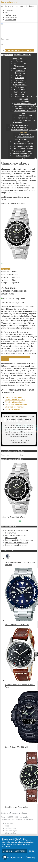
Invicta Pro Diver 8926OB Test (13, 203)
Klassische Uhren (19, 85)
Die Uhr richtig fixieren (14, 397)
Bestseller (25, 101)
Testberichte (32, 97)
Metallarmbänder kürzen (23, 153)
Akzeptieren (20, 851)
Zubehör (23, 132)
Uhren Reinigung (23, 155)
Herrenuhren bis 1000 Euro (25, 111)
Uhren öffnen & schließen (23, 148)
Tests (7, 12)
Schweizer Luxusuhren (19, 125)
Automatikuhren (19, 68)
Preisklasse (23, 99)
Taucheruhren (19, 89)
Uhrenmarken (10, 19)
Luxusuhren (17, 123)
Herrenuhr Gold (25, 115)
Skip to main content (9, 2)
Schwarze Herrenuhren (25, 120)
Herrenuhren (17, 59)
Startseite (9, 10)
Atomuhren (19, 94)
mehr (31, 851)
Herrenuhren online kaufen (16, 545)
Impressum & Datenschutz (22, 819)
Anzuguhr (20, 75)
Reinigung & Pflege (12, 409)
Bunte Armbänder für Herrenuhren (19, 540)
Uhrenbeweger (11, 17)
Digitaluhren (20, 73)
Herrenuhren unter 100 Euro (25, 106)
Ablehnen (7, 851)
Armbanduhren (20, 63)
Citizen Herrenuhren (19, 129)
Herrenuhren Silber (25, 118)
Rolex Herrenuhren (19, 127)
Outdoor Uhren (20, 92)
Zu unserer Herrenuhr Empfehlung (19, 50)
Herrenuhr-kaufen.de (22, 54)
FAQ (23, 158)
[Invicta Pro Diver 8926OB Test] (18, 260)
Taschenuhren (20, 82)
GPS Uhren (19, 78)
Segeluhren (19, 96)
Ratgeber (19, 61)
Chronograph (19, 66)
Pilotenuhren (19, 80)
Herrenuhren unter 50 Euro (25, 103)
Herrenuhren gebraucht (23, 144)
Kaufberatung (10, 15)
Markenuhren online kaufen (16, 542)
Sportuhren (19, 87)
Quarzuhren (20, 70)
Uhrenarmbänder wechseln (23, 151)
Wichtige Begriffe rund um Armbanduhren (15, 536)
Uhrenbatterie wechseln (23, 146)
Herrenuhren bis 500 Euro (25, 108)
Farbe (23, 113)
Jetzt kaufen (5, 269)
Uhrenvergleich (23, 141)
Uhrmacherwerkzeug (25, 137)
